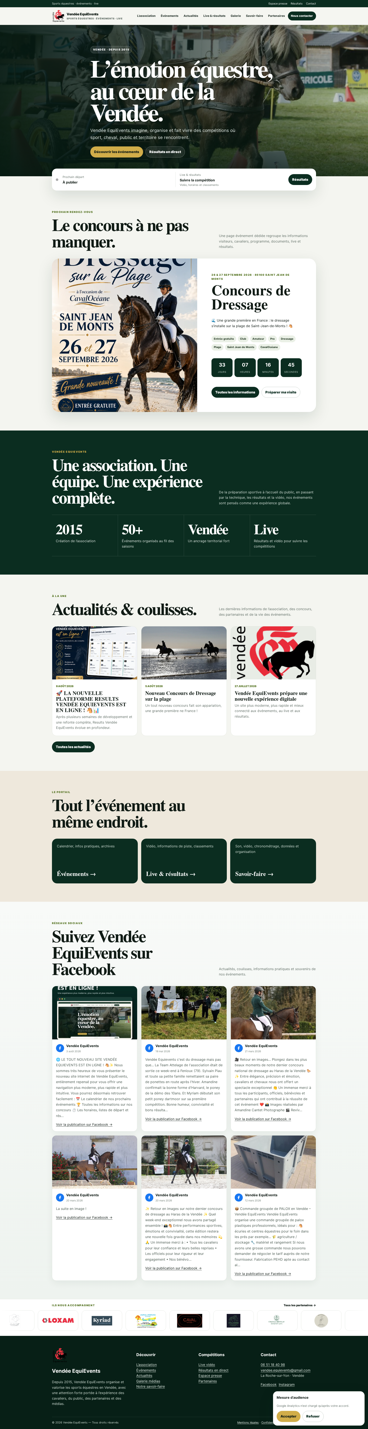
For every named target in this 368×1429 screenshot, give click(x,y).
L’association (146, 15)
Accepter (288, 1416)
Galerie (236, 15)
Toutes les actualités (73, 747)
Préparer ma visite (280, 392)
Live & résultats (214, 15)
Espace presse (278, 3)
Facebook (269, 1384)
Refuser (313, 1416)
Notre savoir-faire (150, 1386)
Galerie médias (148, 1381)
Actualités (191, 15)
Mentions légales (248, 1422)
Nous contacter (302, 15)
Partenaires (276, 15)
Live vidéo (206, 1365)
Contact (311, 3)
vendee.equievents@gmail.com (285, 1370)
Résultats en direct (165, 152)
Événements (169, 15)
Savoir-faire (254, 15)
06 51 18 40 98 (273, 1365)
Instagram (287, 1384)
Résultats (297, 3)
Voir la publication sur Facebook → (84, 1124)
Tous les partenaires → (300, 1305)
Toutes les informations (235, 392)
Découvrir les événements (116, 152)
